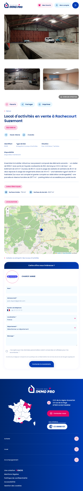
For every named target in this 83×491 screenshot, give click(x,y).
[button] (41, 230)
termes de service (55, 357)
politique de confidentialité (38, 357)
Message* (10, 336)
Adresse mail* (12, 298)
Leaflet (59, 253)
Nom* (9, 288)
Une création (9, 470)
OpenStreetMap (67, 253)
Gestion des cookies (13, 486)
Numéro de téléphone (14, 308)
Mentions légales (11, 474)
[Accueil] (19, 5)
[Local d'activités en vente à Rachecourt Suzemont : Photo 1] (41, 36)
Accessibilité (9, 482)
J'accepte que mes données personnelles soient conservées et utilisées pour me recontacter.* (39, 351)
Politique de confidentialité (15, 478)
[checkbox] (7, 351)
